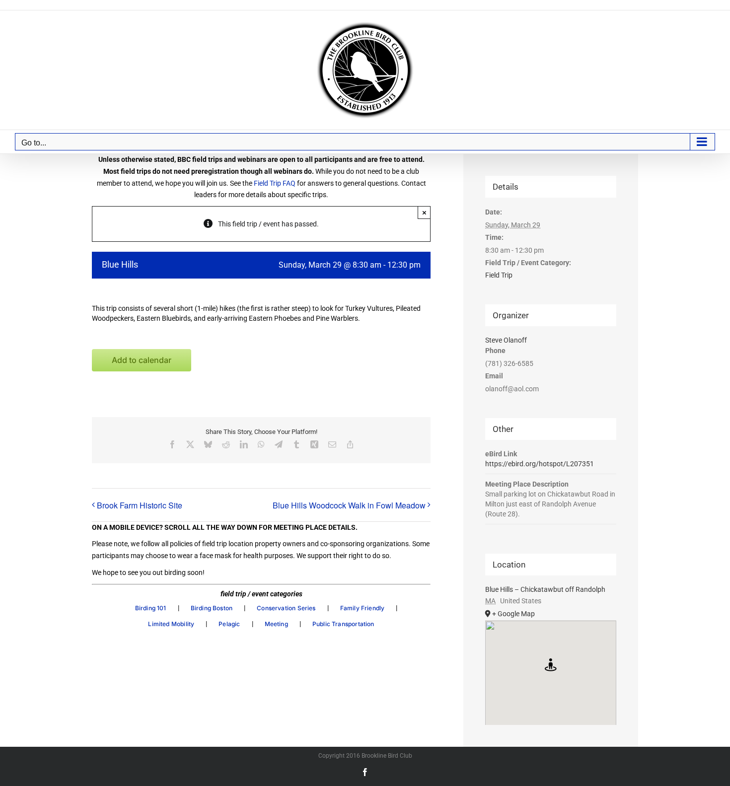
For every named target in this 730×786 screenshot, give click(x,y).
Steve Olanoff (506, 340)
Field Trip (498, 275)
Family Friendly (362, 608)
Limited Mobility (171, 624)
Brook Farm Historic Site (139, 505)
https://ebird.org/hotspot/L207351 (539, 464)
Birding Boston (212, 608)
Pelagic (229, 624)
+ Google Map (513, 614)
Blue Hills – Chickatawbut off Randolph (545, 589)
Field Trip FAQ (274, 183)
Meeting (276, 624)
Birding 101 (150, 608)
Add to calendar (141, 360)
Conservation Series (286, 608)
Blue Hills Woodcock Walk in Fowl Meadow (349, 505)
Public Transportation (343, 624)
